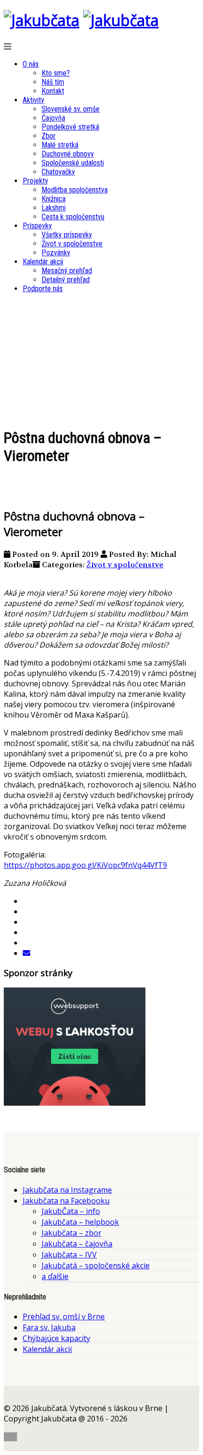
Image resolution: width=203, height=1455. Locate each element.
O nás (31, 64)
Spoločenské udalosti (73, 162)
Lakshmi (54, 207)
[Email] (26, 953)
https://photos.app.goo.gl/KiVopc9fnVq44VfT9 (85, 865)
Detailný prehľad (66, 279)
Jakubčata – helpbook (80, 1222)
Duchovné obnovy (68, 153)
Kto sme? (56, 73)
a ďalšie (55, 1276)
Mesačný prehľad (67, 270)
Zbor (49, 135)
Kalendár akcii (43, 261)
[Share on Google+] (26, 922)
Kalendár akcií (47, 1349)
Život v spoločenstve (72, 243)
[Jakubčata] (41, 20)
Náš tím (53, 82)
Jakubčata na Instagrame (67, 1190)
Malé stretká (60, 144)
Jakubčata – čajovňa (77, 1243)
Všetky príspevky (67, 234)
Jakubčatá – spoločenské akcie (96, 1265)
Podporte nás (43, 288)
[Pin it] (26, 942)
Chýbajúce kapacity (56, 1338)
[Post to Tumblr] (26, 932)
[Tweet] (26, 911)
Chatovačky (58, 171)
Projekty (35, 180)
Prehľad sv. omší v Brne (64, 1316)
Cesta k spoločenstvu (73, 216)
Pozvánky (56, 252)
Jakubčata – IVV (69, 1254)
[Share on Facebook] (26, 901)
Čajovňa (53, 117)
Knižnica (54, 198)
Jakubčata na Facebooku (66, 1200)
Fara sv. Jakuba (49, 1327)
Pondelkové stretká (70, 126)
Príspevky (37, 225)
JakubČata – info (71, 1211)
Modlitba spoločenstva (75, 189)
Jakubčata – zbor (72, 1233)
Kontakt (53, 91)
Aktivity (33, 99)
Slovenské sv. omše (71, 108)
